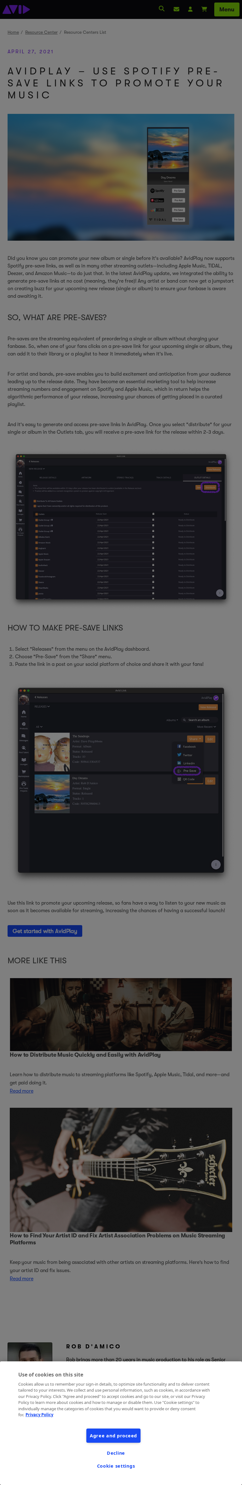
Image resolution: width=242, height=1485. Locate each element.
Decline (116, 1453)
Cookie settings (116, 1466)
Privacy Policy (39, 1415)
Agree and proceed (113, 1436)
